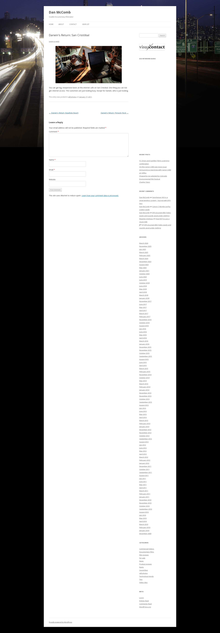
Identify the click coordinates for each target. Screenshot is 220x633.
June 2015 (143, 362)
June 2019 (143, 280)
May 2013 (143, 414)
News (141, 561)
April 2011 (143, 488)
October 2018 (144, 283)
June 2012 (143, 448)
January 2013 (144, 426)
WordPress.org (145, 607)
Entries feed (144, 601)
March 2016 (143, 341)
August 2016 (144, 326)
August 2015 (144, 359)
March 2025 (143, 252)
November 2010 (145, 503)
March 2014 (143, 384)
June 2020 (143, 277)
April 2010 (143, 521)
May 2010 (143, 518)
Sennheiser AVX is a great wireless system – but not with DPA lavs (154, 200)
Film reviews (144, 555)
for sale (142, 558)
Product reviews (145, 564)
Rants (141, 567)
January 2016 (144, 344)
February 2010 (144, 527)
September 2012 (145, 439)
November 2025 (145, 246)
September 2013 (145, 402)
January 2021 (144, 271)
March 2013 (143, 420)
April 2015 (143, 365)
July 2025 (142, 249)
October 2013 (144, 399)
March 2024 (143, 258)
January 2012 (144, 463)
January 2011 (144, 497)
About (61, 24)
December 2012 (145, 429)
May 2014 (143, 381)
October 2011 (144, 469)
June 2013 (143, 411)
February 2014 (144, 387)
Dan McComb (60, 12)
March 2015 (143, 368)
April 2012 (143, 454)
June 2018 (143, 286)
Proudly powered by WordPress (60, 622)
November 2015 (145, 350)
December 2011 (145, 466)
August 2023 (144, 264)
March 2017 (143, 313)
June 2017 (143, 304)
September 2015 (145, 356)
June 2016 (143, 332)
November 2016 (145, 319)
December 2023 (145, 261)
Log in (141, 598)
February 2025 (144, 255)
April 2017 (143, 310)
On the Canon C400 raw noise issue (153, 167)
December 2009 (145, 533)
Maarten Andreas (146, 219)
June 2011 (143, 481)
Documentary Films (146, 552)
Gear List (85, 24)
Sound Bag (143, 570)
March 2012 (143, 457)
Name (52, 160)
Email (52, 169)
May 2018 (143, 289)
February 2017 (144, 316)
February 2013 (144, 423)
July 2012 (142, 445)
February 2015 (144, 371)
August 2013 (144, 405)
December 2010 (145, 500)
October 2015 (144, 353)
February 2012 (144, 460)
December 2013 (145, 393)
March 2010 (143, 524)
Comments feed (145, 604)
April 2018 (143, 292)
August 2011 (144, 475)
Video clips (143, 582)
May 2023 (143, 268)
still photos (72, 97)
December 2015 (145, 347)
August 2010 (144, 512)
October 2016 (144, 323)
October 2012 (144, 436)
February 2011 (144, 494)
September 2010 (145, 509)
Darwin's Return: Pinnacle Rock (114, 113)
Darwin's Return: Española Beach (63, 113)
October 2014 (144, 378)
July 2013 (142, 408)
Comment (54, 131)
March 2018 (143, 295)
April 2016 (143, 338)
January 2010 (144, 530)
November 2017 (145, 301)
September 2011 (145, 472)
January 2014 (144, 390)
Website (52, 179)
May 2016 (143, 335)
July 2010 (142, 515)
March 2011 (143, 491)
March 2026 (143, 243)
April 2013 (143, 417)
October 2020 (144, 274)
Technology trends (146, 576)
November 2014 (145, 374)
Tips (140, 579)
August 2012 (144, 442)
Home (51, 24)
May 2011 (143, 485)
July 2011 (142, 478)
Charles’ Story (144, 182)
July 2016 (142, 329)
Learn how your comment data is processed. (100, 195)
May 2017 (143, 307)
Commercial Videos (146, 549)
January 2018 (144, 298)
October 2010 (144, 506)
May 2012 (143, 451)
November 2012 (145, 433)
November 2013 (145, 396)
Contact (73, 24)
